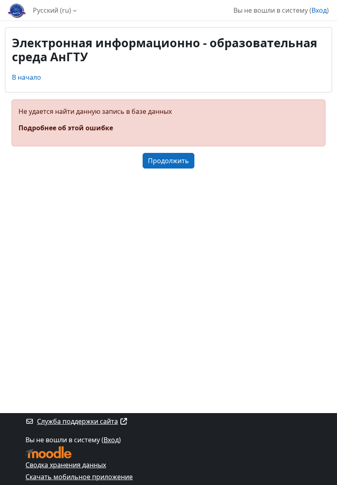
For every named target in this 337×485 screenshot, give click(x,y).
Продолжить (168, 160)
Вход (319, 10)
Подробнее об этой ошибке (65, 127)
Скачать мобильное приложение (79, 476)
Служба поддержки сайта (77, 421)
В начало (26, 77)
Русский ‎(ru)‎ (52, 10)
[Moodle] (48, 452)
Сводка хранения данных (65, 464)
